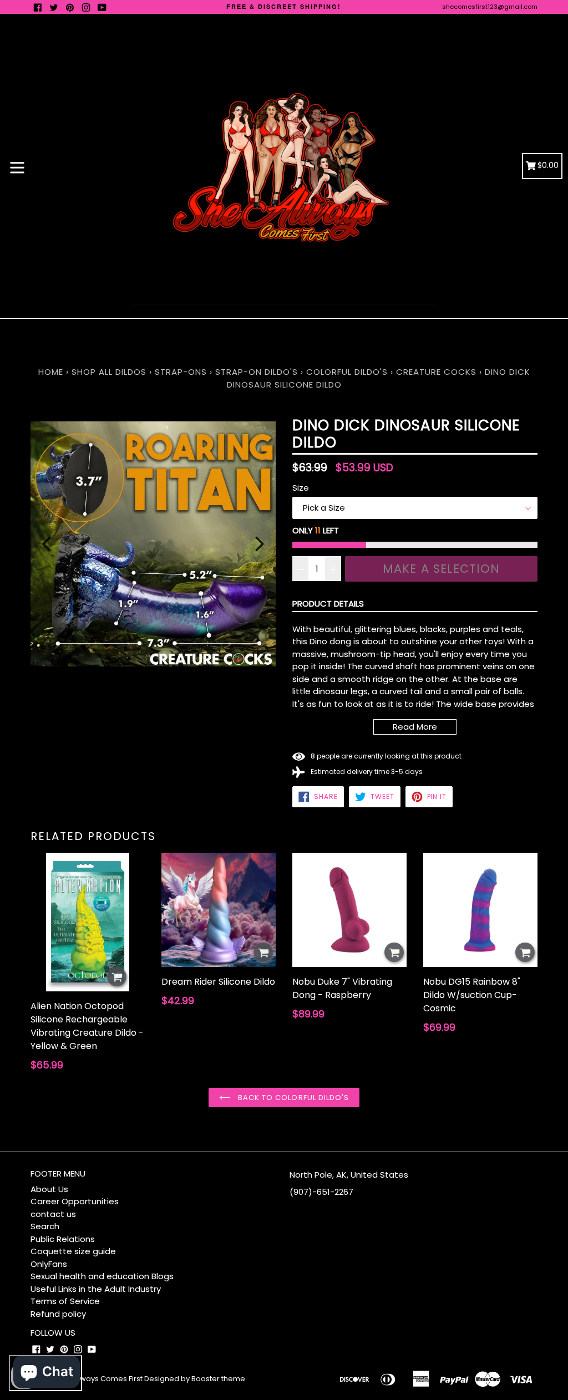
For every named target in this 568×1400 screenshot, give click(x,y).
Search (45, 1226)
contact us (53, 1214)
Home (50, 372)
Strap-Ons (181, 372)
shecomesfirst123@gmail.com (489, 6)
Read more (415, 726)
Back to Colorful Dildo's (292, 1097)
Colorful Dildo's (347, 372)
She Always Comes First (100, 1378)
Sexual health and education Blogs (102, 1276)
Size (300, 487)
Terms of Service (65, 1301)
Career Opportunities (75, 1201)
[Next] (260, 543)
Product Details (328, 603)
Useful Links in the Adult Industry (96, 1289)
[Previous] (47, 543)
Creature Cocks (436, 372)
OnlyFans (49, 1264)
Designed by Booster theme (194, 1378)
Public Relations (63, 1239)
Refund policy (58, 1314)
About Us (49, 1189)
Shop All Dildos (110, 372)
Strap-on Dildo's (256, 372)
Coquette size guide (73, 1251)
